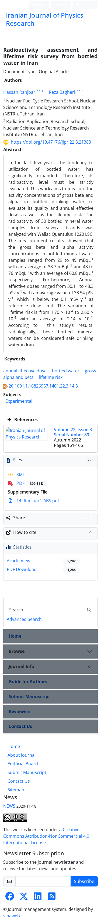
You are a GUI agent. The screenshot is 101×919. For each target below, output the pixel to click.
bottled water (65, 371)
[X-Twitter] (23, 898)
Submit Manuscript (29, 696)
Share (19, 518)
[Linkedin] (37, 898)
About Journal (22, 755)
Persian (87, 4)
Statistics (22, 547)
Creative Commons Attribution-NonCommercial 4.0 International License (46, 836)
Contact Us (20, 726)
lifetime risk (50, 377)
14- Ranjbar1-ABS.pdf (37, 501)
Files (17, 460)
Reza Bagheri (62, 92)
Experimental (18, 401)
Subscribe (84, 881)
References (25, 420)
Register (60, 4)
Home (15, 636)
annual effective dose (25, 371)
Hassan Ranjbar (19, 92)
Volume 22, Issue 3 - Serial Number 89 (74, 432)
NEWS (9, 806)
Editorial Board (23, 764)
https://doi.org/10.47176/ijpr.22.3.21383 (51, 142)
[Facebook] (9, 898)
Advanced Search (24, 619)
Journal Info (21, 666)
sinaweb (11, 916)
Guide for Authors (28, 682)
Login (40, 4)
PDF (29, 483)
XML (20, 475)
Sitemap (16, 790)
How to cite (24, 532)
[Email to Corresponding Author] (38, 91)
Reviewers (19, 711)
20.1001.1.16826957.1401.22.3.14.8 (43, 386)
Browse (17, 651)
